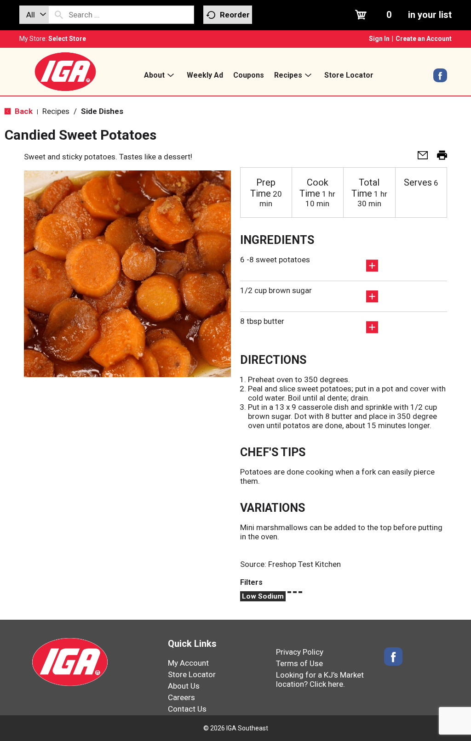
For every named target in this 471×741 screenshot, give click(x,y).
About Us (184, 685)
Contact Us (187, 708)
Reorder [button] (235, 14)
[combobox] (34, 15)
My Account (188, 662)
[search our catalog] (59, 15)
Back (23, 111)
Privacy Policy (299, 651)
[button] (419, 158)
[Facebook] (440, 78)
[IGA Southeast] (65, 71)
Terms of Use (299, 663)
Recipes (55, 111)
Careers (181, 697)
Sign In (379, 38)
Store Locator (192, 674)
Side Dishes (102, 111)
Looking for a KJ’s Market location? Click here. (320, 679)
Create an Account (424, 38)
